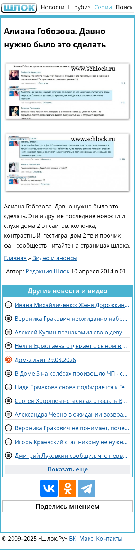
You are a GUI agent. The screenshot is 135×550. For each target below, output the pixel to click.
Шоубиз (79, 7)
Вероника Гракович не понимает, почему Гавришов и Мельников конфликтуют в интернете (72, 428)
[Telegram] (86, 488)
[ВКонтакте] (49, 488)
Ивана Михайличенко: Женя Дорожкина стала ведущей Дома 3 (72, 305)
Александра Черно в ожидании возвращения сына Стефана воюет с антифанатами (72, 414)
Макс (86, 538)
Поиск (124, 7)
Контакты (109, 538)
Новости (52, 7)
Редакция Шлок (47, 271)
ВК (72, 538)
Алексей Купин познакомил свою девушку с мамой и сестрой (72, 332)
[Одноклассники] (67, 488)
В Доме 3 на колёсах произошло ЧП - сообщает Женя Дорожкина (72, 373)
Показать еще (68, 469)
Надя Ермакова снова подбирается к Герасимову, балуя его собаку (72, 387)
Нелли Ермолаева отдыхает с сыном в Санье (72, 346)
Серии (103, 7)
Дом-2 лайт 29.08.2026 (45, 360)
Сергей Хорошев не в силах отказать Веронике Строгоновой (72, 401)
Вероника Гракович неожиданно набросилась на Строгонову (72, 319)
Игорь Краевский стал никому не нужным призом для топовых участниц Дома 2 (72, 442)
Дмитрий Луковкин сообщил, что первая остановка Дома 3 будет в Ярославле (72, 456)
